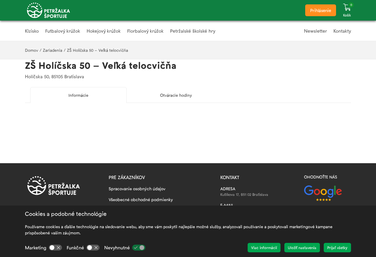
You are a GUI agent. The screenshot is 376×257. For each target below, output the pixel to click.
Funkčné (75, 247)
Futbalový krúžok (62, 31)
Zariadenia (52, 50)
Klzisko (32, 31)
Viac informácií (264, 247)
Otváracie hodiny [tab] (176, 95)
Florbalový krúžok (145, 31)
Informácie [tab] (78, 95)
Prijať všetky (337, 247)
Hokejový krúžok (104, 31)
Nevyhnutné (117, 247)
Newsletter (315, 31)
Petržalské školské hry (192, 31)
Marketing (35, 247)
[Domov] (48, 10)
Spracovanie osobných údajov (137, 188)
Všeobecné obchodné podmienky (141, 199)
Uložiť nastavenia (302, 247)
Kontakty (342, 31)
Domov (31, 50)
